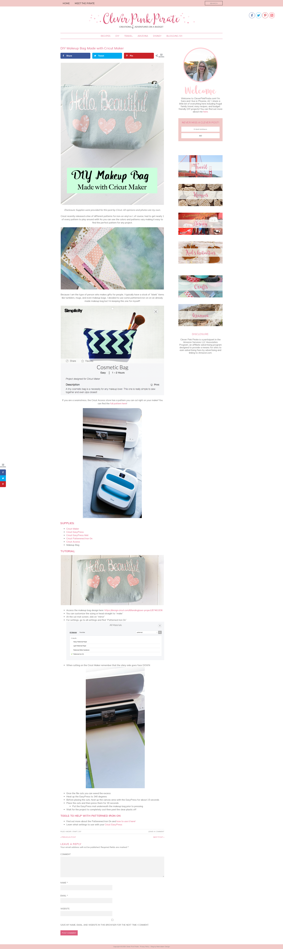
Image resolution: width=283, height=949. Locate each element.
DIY (79, 832)
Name (64, 882)
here (205, 111)
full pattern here (118, 403)
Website (65, 908)
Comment (65, 854)
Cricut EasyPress (75, 532)
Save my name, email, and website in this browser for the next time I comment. (104, 925)
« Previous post (68, 837)
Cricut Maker (72, 528)
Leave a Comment (156, 832)
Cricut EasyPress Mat (77, 535)
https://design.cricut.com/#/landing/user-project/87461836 (134, 610)
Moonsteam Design (163, 947)
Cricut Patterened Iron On (79, 538)
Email (64, 895)
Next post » (158, 837)
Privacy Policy (144, 947)
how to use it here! (125, 821)
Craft (75, 832)
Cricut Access (73, 541)
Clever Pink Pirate (141, 20)
